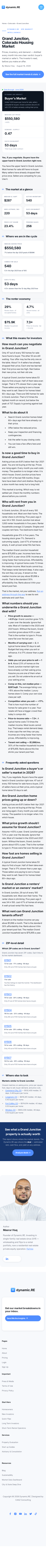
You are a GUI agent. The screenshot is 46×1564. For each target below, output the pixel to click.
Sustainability (7, 1475)
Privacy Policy (8, 1391)
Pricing (5, 1358)
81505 (8, 1026)
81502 (8, 976)
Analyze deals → (23, 1152)
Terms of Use (7, 1386)
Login (4, 1362)
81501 (7, 960)
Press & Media (8, 1381)
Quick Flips (6, 1419)
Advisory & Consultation (12, 1452)
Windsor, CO (10, 1110)
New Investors (8, 1414)
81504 (8, 1010)
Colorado (11, 23)
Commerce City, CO (13, 1090)
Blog (3, 1470)
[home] (11, 7)
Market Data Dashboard (12, 1480)
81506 (8, 1041)
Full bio (30, 1249)
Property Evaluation (10, 1442)
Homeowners (7, 1409)
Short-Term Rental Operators (14, 1428)
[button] (41, 7)
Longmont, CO (11, 1097)
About (4, 1353)
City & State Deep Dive (11, 1484)
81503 (8, 994)
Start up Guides (8, 1447)
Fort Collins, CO (11, 1103)
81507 (7, 1057)
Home (4, 23)
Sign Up (5, 1367)
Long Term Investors (10, 1423)
